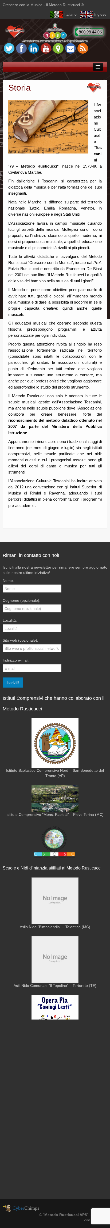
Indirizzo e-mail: (16, 660)
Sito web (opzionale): (20, 640)
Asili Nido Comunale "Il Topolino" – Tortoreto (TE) (55, 985)
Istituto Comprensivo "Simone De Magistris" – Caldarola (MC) (55, 866)
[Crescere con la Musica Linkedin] (33, 48)
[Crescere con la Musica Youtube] (46, 48)
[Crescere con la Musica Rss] (82, 48)
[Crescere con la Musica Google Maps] (58, 48)
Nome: (8, 580)
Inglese (100, 14)
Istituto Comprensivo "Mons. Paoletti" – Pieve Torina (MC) (55, 814)
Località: (10, 620)
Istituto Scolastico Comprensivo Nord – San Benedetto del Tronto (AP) (55, 773)
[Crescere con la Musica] (55, 33)
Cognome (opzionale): (21, 600)
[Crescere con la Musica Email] (70, 48)
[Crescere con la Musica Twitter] (9, 48)
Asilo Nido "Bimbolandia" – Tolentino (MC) (55, 927)
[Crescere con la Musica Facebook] (21, 48)
